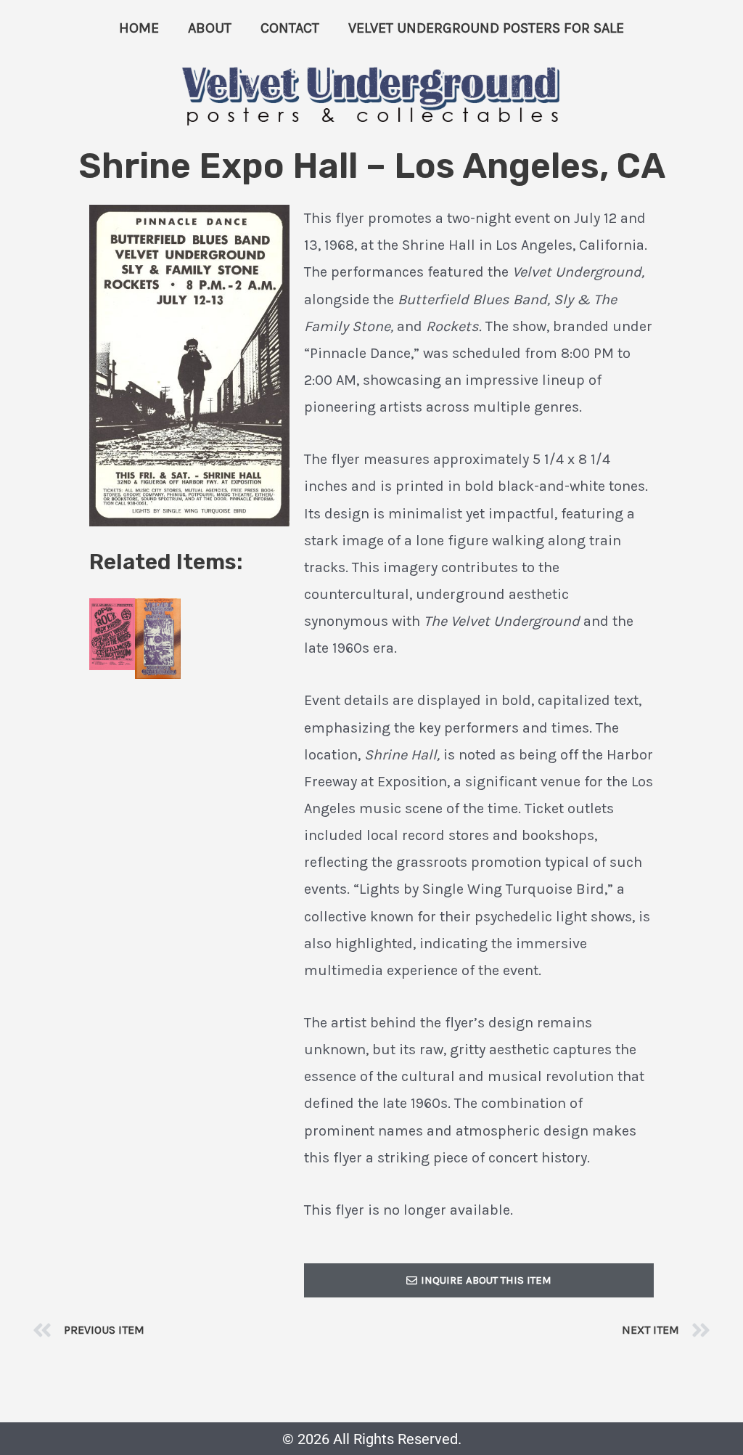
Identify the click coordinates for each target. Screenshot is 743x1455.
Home (139, 28)
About (209, 28)
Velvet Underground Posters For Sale (486, 28)
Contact (289, 28)
